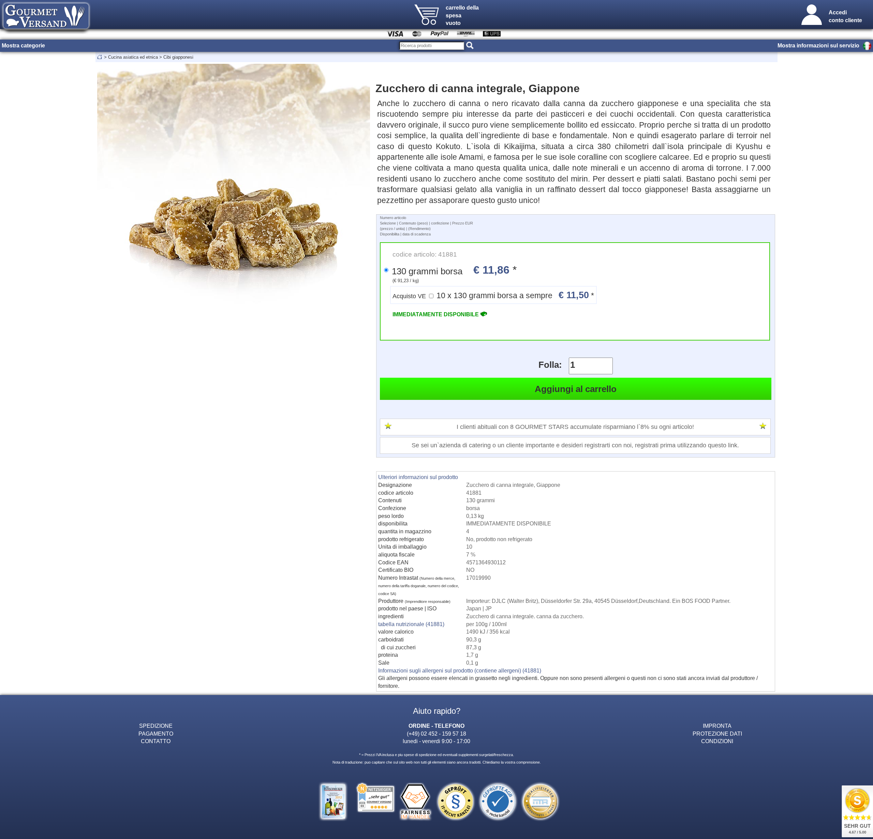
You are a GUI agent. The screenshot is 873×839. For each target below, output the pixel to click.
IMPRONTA (717, 726)
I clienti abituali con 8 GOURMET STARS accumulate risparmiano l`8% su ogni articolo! (575, 426)
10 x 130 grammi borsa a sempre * (493, 295)
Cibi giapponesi (178, 57)
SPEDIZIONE (156, 726)
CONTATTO (156, 741)
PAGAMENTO (155, 733)
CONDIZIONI (717, 741)
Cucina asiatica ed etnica (133, 57)
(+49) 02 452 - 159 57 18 (436, 733)
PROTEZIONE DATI (717, 733)
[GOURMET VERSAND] (46, 32)
